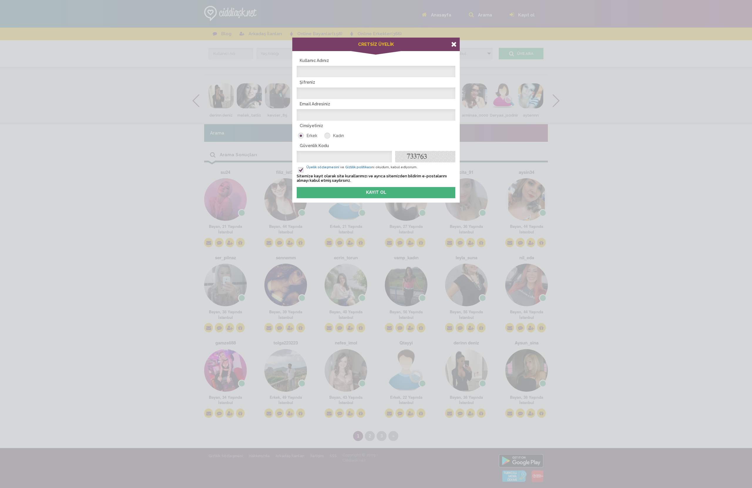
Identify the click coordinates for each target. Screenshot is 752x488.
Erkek (312, 135)
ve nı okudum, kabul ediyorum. (361, 167)
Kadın (338, 135)
